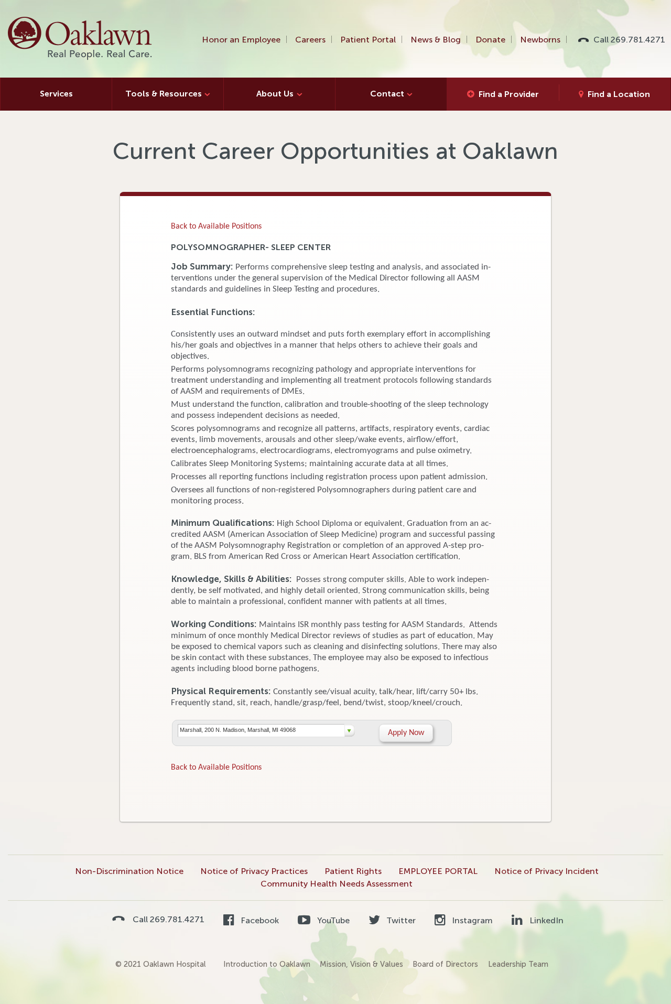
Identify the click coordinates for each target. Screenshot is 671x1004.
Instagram (471, 920)
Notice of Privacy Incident (546, 871)
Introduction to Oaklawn (266, 964)
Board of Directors (445, 964)
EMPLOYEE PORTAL (438, 871)
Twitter (400, 920)
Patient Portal (368, 40)
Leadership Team (518, 964)
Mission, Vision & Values (361, 964)
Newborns (540, 40)
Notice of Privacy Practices (254, 871)
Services (56, 94)
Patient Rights (353, 871)
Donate (490, 40)
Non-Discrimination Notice (129, 871)
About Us (275, 94)
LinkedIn (545, 920)
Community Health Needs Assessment (337, 884)
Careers (310, 40)
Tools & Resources (163, 94)
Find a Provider (509, 94)
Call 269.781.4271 (629, 40)
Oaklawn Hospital (80, 39)
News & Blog (435, 40)
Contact (387, 94)
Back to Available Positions (216, 226)
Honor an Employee (241, 40)
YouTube (332, 920)
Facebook (259, 920)
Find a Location (619, 94)
